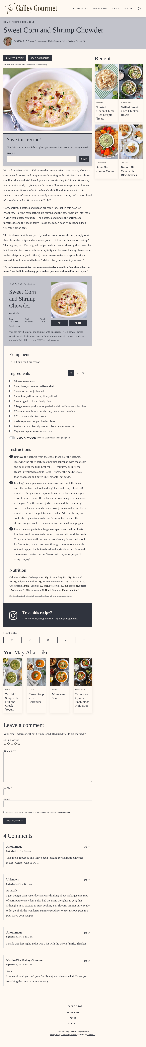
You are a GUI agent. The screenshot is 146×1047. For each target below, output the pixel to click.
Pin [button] (59, 323)
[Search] (139, 9)
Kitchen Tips (100, 9)
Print (78, 323)
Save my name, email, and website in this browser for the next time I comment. (38, 812)
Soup (32, 22)
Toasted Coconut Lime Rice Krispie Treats (105, 112)
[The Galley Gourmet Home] (30, 9)
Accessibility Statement (69, 1035)
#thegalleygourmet (68, 618)
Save (84, 159)
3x (83, 373)
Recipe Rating (11, 740)
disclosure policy (41, 64)
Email (11, 153)
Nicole (20, 41)
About (116, 9)
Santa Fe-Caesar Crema (105, 169)
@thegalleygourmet (42, 618)
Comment (9, 751)
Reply (87, 847)
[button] (26, 41)
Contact (129, 9)
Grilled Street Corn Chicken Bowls (130, 111)
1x (70, 373)
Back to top (75, 1006)
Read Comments (40, 58)
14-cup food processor (27, 361)
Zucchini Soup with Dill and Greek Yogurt (11, 701)
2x (76, 373)
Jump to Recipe (15, 58)
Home (6, 22)
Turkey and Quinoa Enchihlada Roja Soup (82, 699)
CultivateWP (91, 1035)
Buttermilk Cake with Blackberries (129, 171)
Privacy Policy (55, 1035)
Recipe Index (80, 9)
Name (7, 799)
